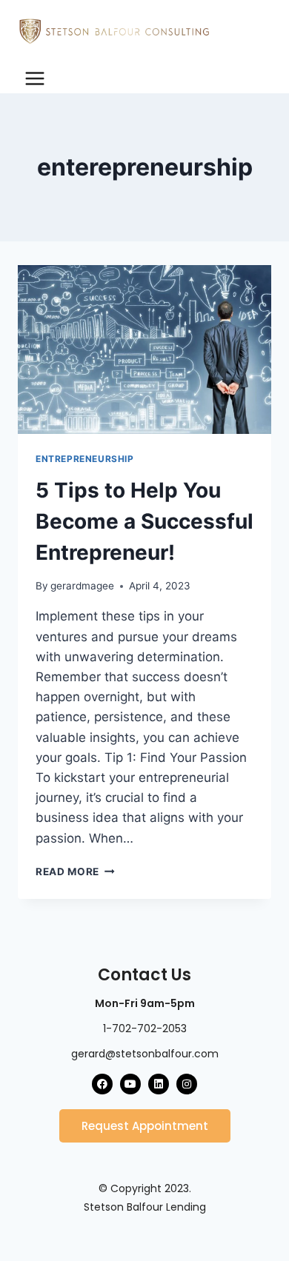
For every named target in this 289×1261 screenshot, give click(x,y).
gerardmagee (82, 586)
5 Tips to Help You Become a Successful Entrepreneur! (144, 521)
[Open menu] (35, 78)
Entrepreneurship (85, 458)
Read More (75, 871)
